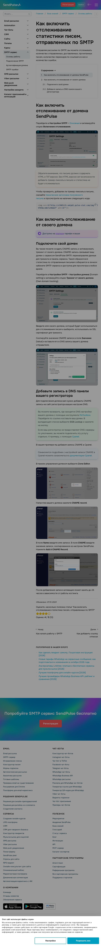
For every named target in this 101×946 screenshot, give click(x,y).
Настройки (50, 941)
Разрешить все (83, 941)
